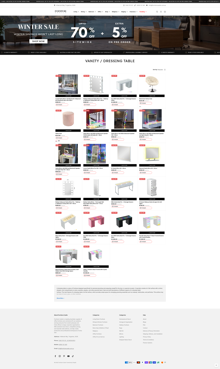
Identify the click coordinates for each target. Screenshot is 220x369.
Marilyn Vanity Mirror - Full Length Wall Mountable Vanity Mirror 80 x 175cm (93, 202)
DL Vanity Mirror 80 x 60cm (118, 168)
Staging (123, 11)
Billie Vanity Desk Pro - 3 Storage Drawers (122, 202)
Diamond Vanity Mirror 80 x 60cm (148, 168)
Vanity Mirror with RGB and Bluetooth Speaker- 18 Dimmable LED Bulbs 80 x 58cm (95, 134)
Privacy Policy (147, 337)
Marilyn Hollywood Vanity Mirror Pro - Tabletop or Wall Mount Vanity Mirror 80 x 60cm (95, 99)
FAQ (144, 325)
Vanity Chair (58, 133)
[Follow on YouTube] (68, 356)
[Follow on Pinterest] (64, 356)
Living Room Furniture (99, 319)
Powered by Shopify (71, 362)
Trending (142, 11)
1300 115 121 (129, 5)
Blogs (144, 322)
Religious (114, 11)
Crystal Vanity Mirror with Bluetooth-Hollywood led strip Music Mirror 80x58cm (68, 99)
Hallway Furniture (124, 325)
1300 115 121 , (63, 340)
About (144, 319)
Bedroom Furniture (98, 325)
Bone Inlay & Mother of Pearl (101, 328)
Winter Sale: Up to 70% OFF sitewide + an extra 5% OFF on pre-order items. (37, 1)
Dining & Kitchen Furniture (100, 322)
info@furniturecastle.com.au (157, 5)
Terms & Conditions (148, 339)
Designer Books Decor (125, 339)
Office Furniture (97, 334)
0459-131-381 (63, 344)
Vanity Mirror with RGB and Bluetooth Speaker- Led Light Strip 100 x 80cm (67, 169)
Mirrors (121, 334)
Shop (106, 11)
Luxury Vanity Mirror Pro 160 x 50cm (93, 168)
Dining (83, 11)
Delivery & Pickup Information (151, 331)
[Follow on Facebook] (55, 356)
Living (75, 11)
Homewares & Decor (125, 319)
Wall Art (121, 331)
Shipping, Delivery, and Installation (152, 334)
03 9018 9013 (71, 340)
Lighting (121, 337)
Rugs (120, 328)
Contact (145, 328)
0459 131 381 (141, 5)
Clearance (133, 11)
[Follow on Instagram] (60, 356)
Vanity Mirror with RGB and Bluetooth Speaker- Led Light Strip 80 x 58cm (151, 134)
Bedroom (91, 11)
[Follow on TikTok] (73, 356)
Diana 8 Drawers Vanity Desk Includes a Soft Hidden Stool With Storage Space (67, 270)
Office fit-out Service (98, 337)
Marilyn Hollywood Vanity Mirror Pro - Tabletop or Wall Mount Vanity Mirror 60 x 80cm (67, 202)
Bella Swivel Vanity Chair (145, 98)
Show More (60, 298)
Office (99, 11)
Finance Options (147, 342)
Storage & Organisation (125, 322)
